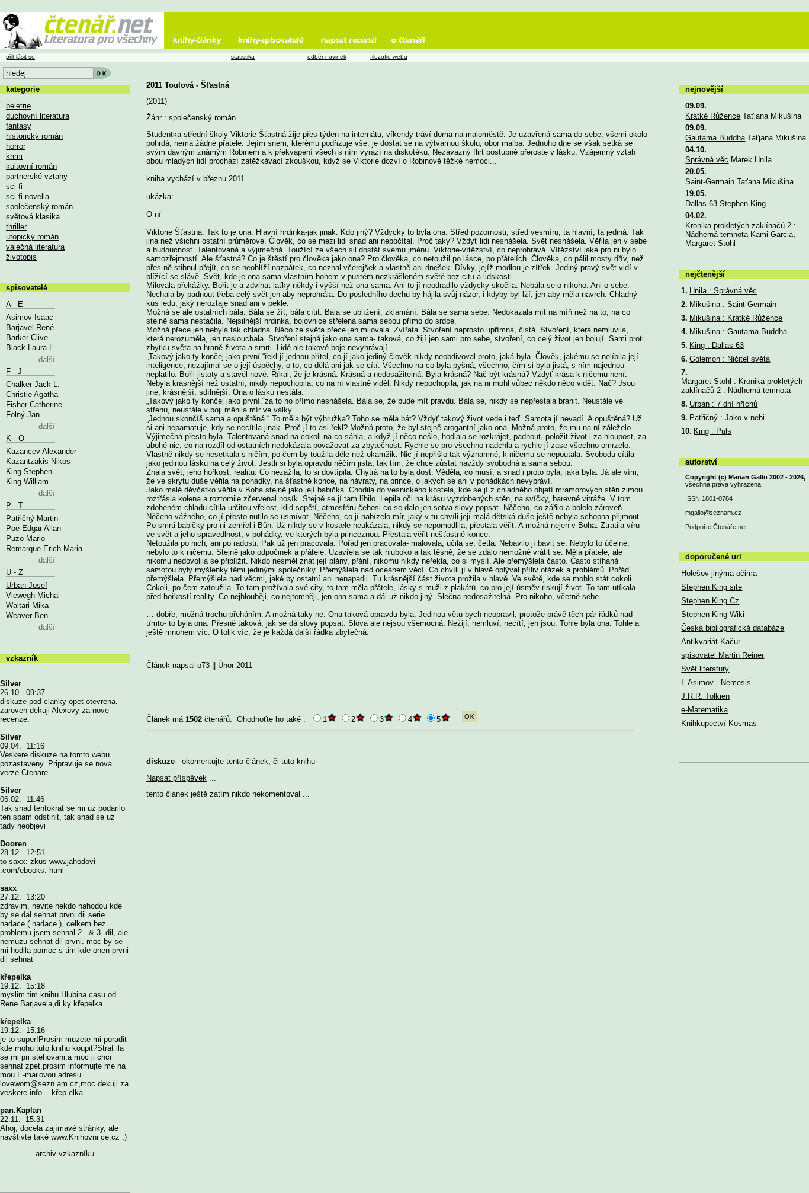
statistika (243, 56)
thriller (16, 226)
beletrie (18, 105)
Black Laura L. (31, 347)
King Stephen (29, 471)
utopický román (32, 236)
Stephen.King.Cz (710, 600)
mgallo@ (713, 512)
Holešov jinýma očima (719, 573)
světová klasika (33, 216)
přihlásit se (20, 56)
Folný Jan (23, 414)
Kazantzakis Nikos (38, 461)
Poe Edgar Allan (33, 528)
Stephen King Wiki (712, 614)
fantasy (18, 125)
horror (15, 146)
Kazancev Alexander (41, 451)
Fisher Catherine (34, 404)
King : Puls (712, 431)
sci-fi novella (27, 196)
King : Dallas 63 (716, 345)
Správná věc (706, 159)
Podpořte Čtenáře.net (716, 526)
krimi (14, 156)
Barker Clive (27, 337)
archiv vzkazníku (65, 1153)
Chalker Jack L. (33, 384)
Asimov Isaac (29, 317)
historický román (34, 136)
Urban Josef (26, 585)
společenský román (39, 206)
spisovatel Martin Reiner (722, 655)
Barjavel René (30, 327)
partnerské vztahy (37, 176)
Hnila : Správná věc (723, 290)
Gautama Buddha (715, 137)
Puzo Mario (25, 538)
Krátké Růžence (712, 115)
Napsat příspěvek (176, 777)
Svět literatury (705, 668)
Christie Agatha (32, 394)
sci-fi (14, 186)
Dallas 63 (701, 203)
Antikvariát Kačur (710, 641)
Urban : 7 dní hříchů (723, 403)
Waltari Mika (27, 605)
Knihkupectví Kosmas (719, 723)
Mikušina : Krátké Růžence (735, 318)
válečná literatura (35, 246)
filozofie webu (388, 56)
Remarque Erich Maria (44, 548)
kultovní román (31, 166)
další (46, 359)
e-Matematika (704, 709)
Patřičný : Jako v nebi (727, 417)
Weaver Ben (27, 615)
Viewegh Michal (33, 595)
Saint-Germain (709, 181)
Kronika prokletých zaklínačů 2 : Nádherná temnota (740, 230)
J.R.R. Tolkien (705, 696)
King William (27, 481)
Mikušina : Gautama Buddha (738, 331)
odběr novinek (326, 56)
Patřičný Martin (32, 518)
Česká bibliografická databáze (732, 627)
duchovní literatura (37, 115)
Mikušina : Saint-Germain (732, 304)
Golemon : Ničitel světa (729, 358)
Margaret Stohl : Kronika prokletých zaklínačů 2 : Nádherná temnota (741, 386)
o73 (203, 665)
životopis (21, 256)
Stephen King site (711, 587)
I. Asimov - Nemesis (716, 682)
